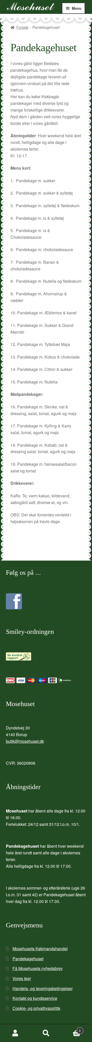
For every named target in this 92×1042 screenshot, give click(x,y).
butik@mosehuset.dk (25, 741)
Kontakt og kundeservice (35, 998)
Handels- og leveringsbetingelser (43, 988)
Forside (22, 27)
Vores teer (22, 978)
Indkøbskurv (71, 1029)
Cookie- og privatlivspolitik (36, 1008)
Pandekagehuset (28, 959)
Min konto (15, 1033)
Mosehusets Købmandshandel (40, 949)
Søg (46, 1033)
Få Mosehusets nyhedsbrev (38, 968)
